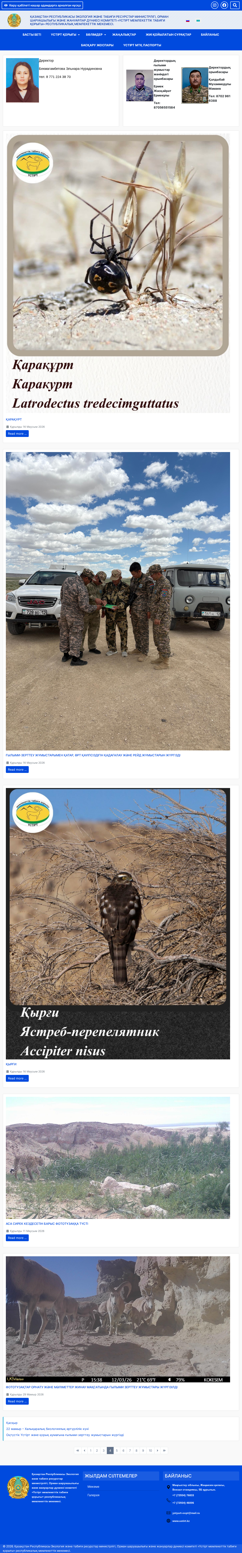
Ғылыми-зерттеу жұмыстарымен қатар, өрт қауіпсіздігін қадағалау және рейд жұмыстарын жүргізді (93, 755)
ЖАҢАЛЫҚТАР (124, 34)
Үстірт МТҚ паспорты (142, 45)
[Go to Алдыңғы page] (84, 1450)
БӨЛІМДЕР (94, 34)
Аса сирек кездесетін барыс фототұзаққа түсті (47, 1224)
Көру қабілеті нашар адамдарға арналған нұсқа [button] (45, 5)
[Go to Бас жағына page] (77, 1450)
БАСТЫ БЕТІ (32, 34)
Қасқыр (12, 1423)
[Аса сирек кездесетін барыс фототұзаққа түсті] (118, 1157)
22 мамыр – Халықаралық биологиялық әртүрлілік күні (47, 1429)
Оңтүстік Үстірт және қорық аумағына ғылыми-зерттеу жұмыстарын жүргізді (65, 1435)
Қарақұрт (14, 419)
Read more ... (17, 433)
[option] (188, 20)
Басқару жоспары (97, 45)
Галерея (93, 1495)
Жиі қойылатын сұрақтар (168, 34)
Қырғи (11, 1064)
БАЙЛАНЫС (210, 34)
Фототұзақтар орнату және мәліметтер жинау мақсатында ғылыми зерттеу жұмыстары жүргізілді (92, 1387)
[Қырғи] (118, 923)
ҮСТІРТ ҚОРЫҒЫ (63, 34)
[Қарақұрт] (118, 274)
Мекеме (93, 1486)
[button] (214, 5)
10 (150, 1450)
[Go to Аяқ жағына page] (164, 1450)
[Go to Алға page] (157, 1450)
